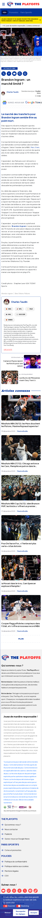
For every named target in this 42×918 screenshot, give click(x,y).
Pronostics (13, 12)
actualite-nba (9, 68)
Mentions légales (12, 871)
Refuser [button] (8, 913)
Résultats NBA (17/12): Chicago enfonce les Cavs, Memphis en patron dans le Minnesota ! (20, 466)
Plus (21, 639)
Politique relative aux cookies (17, 866)
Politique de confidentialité (16, 861)
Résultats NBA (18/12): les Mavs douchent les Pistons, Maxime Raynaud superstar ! (20, 424)
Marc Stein (35, 147)
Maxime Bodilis (22, 431)
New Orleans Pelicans (22, 293)
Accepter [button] (33, 913)
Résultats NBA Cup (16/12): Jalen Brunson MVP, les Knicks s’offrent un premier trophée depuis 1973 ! (20, 506)
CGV (7, 875)
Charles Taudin (13, 92)
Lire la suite (8, 349)
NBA (4, 12)
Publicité (8, 834)
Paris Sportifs (26, 12)
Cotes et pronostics (13, 850)
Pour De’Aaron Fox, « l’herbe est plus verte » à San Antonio (18, 544)
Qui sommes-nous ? (13, 824)
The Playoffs (9, 819)
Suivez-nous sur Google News (17, 839)
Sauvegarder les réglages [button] (20, 912)
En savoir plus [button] (9, 902)
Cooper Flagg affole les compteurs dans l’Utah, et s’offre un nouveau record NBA (20, 624)
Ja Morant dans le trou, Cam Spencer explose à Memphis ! (18, 584)
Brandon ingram (7, 293)
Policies (6, 855)
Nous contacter (11, 829)
